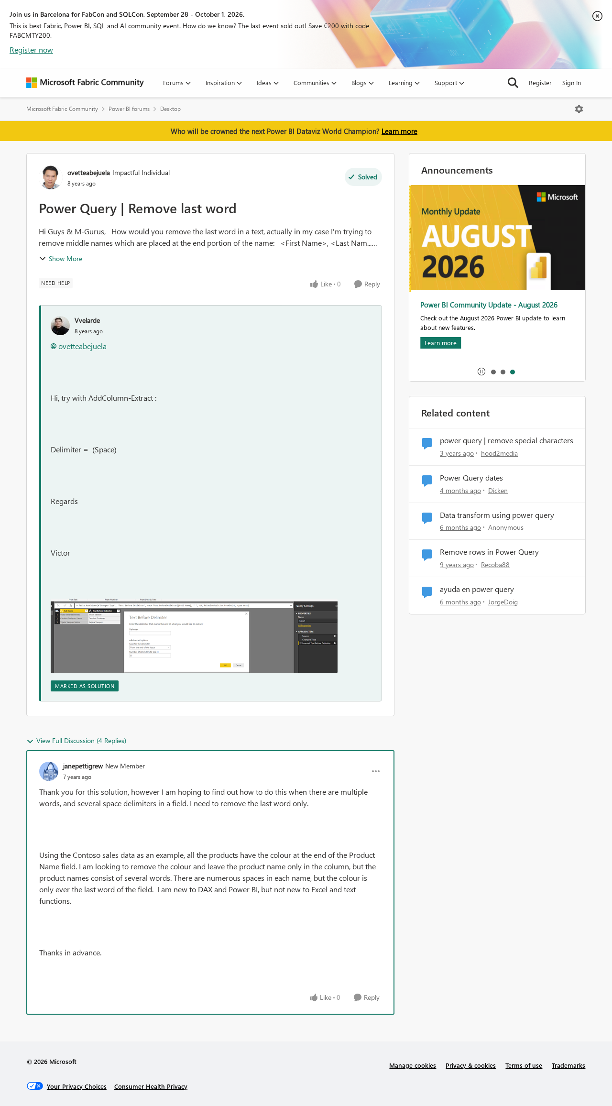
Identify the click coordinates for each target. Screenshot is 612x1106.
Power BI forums (129, 108)
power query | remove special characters (506, 440)
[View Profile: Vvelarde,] (60, 325)
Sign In (571, 82)
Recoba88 (495, 564)
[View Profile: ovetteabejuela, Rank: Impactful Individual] (51, 177)
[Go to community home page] (85, 82)
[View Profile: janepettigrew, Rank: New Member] (48, 771)
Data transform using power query (497, 515)
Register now (31, 49)
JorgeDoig (503, 601)
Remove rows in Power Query (489, 552)
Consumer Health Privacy (150, 1086)
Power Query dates (471, 477)
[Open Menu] (579, 109)
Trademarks (568, 1065)
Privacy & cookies (471, 1065)
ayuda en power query (477, 589)
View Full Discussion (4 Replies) (81, 740)
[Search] (513, 82)
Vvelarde (87, 320)
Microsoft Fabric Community (62, 108)
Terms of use (523, 1065)
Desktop (170, 108)
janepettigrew (83, 765)
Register (540, 82)
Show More (65, 258)
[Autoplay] (481, 371)
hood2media (499, 453)
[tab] (493, 371)
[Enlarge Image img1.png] (194, 636)
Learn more (399, 131)
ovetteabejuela (88, 172)
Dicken (498, 490)
